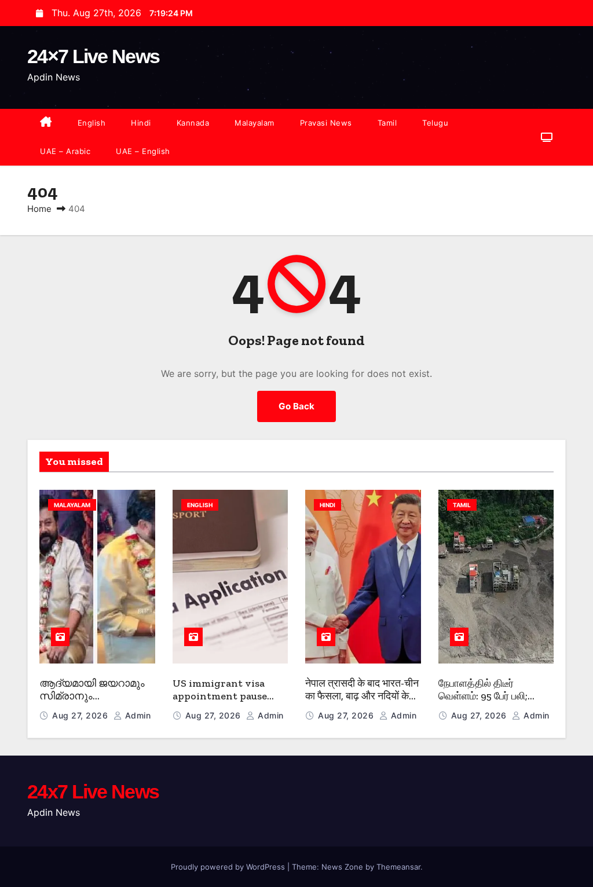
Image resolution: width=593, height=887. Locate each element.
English (92, 122)
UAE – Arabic (65, 151)
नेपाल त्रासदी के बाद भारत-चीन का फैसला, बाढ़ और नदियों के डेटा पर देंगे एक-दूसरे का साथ (362, 696)
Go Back (296, 406)
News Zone (342, 866)
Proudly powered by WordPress (229, 866)
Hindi (141, 122)
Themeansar (398, 866)
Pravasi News (326, 122)
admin (136, 715)
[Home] (46, 123)
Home (39, 208)
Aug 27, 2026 (81, 715)
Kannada (193, 122)
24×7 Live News (93, 56)
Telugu (435, 122)
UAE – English (143, 151)
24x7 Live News (93, 791)
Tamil (387, 122)
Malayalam (254, 122)
